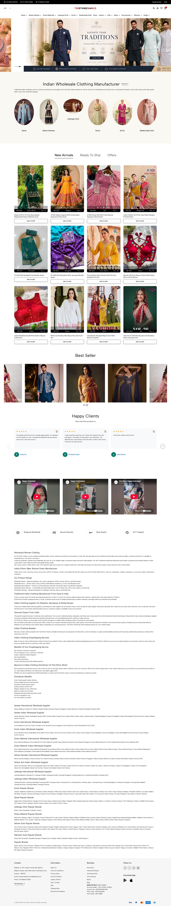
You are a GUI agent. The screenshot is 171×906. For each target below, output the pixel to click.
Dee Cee (75, 792)
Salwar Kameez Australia (67, 758)
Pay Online (90, 868)
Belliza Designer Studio (118, 829)
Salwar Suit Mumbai (20, 766)
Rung (111, 794)
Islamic (101, 15)
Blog (88, 882)
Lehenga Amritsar (19, 784)
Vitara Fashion (94, 792)
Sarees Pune (61, 716)
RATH (31, 848)
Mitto (106, 794)
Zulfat (111, 820)
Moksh (138, 792)
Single (145, 15)
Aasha (59, 838)
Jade (96, 820)
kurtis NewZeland (80, 725)
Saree (23, 15)
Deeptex (126, 792)
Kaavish (98, 829)
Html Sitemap (91, 876)
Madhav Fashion (19, 820)
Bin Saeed (67, 820)
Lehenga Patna (76, 782)
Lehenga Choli (63, 15)
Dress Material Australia (65, 742)
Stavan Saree (93, 801)
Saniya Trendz (90, 829)
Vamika (144, 794)
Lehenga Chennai (43, 784)
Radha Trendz (73, 838)
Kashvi (55, 803)
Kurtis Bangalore (96, 733)
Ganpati (44, 820)
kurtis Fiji (28, 725)
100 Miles (17, 794)
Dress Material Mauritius (99, 742)
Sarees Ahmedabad (126, 716)
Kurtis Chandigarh (108, 733)
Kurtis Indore (49, 733)
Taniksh (16, 792)
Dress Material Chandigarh (22, 751)
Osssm (72, 794)
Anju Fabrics (131, 794)
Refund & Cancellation (58, 891)
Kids (109, 15)
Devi (110, 792)
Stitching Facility (92, 873)
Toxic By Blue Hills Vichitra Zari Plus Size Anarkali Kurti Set (101, 276)
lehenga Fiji (30, 775)
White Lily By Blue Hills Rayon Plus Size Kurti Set (67, 336)
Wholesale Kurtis (19, 583)
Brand (89, 879)
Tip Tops (117, 794)
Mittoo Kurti (88, 848)
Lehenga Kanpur (98, 782)
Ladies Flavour (84, 792)
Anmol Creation (117, 801)
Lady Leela (78, 794)
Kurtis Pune (58, 733)
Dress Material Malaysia (21, 742)
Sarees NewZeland (85, 709)
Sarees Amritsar (139, 716)
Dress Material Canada (50, 742)
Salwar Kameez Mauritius (102, 758)
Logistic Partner (56, 879)
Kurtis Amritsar (133, 733)
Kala (88, 817)
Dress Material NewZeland (116, 742)
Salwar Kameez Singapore (84, 758)
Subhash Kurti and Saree (34, 792)
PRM (56, 792)
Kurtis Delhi (40, 733)
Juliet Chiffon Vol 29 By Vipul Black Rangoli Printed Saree (139, 216)
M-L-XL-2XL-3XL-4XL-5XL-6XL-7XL (103, 268)
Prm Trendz (29, 820)
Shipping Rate (55, 888)
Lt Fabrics (108, 801)
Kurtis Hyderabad (30, 733)
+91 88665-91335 (25, 879)
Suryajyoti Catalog (51, 845)
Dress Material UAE (132, 742)
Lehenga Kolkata (32, 784)
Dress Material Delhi (54, 749)
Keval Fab (25, 838)
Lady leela (96, 845)
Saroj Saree (47, 801)
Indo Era (43, 794)
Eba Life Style (18, 831)
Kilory (93, 827)
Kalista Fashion (27, 801)
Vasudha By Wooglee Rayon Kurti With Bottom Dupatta (101, 336)
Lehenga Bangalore (110, 782)
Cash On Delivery (56, 876)
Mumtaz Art (50, 817)
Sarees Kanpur (89, 716)
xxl (32, 207)
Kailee (45, 792)
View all (124, 84)
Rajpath (69, 801)
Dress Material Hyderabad (38, 749)
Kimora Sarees (43, 803)
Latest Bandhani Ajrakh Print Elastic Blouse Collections (29, 336)
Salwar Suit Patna (84, 766)
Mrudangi (36, 794)
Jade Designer (83, 838)
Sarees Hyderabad (31, 716)
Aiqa (89, 827)
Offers (111, 155)
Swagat (56, 827)
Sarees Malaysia (19, 709)
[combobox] (7, 8)
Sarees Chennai (19, 718)
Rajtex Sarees (18, 845)
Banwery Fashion (41, 829)
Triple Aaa (37, 820)
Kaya (114, 792)
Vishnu (145, 848)
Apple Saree (18, 801)
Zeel (20, 810)
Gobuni (136, 801)
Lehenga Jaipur (86, 782)
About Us (54, 868)
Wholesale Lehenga (20, 590)
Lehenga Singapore (65, 775)
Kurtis (73, 15)
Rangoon (51, 792)
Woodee (132, 792)
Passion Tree (104, 792)
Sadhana (139, 817)
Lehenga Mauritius (78, 775)
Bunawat (85, 801)
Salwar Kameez (34, 15)
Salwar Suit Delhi (48, 766)
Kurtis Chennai (19, 735)
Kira (51, 803)
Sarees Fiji (28, 709)
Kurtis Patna (67, 733)
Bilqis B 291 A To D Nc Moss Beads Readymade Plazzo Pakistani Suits (26, 216)
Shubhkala (26, 810)
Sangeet (101, 848)
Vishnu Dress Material (78, 820)
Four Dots (59, 829)
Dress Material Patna (96, 749)
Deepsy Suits (106, 827)
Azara (98, 817)
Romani (66, 817)
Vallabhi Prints (137, 848)
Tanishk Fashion (73, 829)
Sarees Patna (70, 716)
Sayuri (25, 827)
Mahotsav (130, 801)
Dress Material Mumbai (21, 749)
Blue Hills (86, 794)
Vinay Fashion (148, 817)
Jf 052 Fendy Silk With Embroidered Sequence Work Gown (100, 216)
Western (137, 15)
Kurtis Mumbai (19, 733)
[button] (14, 66)
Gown (95, 15)
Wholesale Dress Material (22, 586)
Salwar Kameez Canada (51, 758)
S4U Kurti (37, 848)
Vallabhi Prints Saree (146, 801)
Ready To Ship (90, 155)
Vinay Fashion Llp (132, 827)
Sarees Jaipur (79, 716)
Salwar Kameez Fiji (37, 758)
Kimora (114, 827)
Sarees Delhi (42, 716)
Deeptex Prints (39, 845)
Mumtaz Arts (144, 827)
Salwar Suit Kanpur (109, 766)
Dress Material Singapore (82, 742)
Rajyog (79, 801)
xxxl (112, 328)
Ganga (129, 817)
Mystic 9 (92, 794)
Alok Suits (17, 817)
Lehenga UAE (103, 775)
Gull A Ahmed (58, 820)
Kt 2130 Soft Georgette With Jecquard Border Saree (67, 276)
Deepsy (50, 820)
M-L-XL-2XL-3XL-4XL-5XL (67, 328)
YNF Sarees (18, 803)
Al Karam (24, 829)
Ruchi (60, 803)
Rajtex (64, 801)
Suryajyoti (36, 817)
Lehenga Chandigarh (123, 782)
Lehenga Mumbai (19, 782)
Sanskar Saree (56, 801)
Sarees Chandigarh (113, 716)
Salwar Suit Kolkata (50, 768)
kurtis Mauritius (69, 725)
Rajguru (123, 848)
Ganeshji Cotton (106, 817)
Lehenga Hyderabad (32, 782)
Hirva (48, 794)
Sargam (75, 827)
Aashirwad (37, 827)
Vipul (65, 803)
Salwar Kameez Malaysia (22, 758)
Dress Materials (48, 15)
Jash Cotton (59, 817)
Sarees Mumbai (19, 716)
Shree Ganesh (118, 820)
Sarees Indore (51, 716)
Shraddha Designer (35, 838)
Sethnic (101, 801)
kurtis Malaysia (19, 725)
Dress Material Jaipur (111, 749)
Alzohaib (136, 829)
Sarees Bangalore (100, 716)
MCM (107, 820)
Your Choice (18, 827)
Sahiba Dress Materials (120, 817)
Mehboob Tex (122, 827)
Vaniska (119, 792)
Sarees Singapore (60, 709)
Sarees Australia (49, 709)
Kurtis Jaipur (76, 733)
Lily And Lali (104, 845)
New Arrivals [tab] (64, 155)
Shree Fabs (31, 829)
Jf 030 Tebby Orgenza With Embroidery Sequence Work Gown (65, 216)
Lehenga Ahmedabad (138, 782)
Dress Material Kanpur (126, 749)
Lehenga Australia (52, 775)
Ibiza (70, 827)
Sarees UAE (95, 709)
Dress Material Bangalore (142, 749)
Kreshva (129, 848)
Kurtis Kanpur (85, 733)
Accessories (126, 15)
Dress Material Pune (82, 749)
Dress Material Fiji (36, 742)
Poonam (24, 794)
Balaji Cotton (90, 820)
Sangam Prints (38, 801)
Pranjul (43, 817)
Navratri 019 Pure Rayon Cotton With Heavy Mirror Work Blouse (138, 276)
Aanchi (118, 848)
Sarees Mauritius (72, 709)
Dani (80, 827)
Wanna (54, 794)
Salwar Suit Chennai (63, 768)
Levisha (92, 817)
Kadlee (151, 792)
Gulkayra (45, 827)
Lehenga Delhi (44, 782)
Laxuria (112, 848)
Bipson (77, 817)
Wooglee (60, 794)
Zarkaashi (30, 803)
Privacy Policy (55, 873)
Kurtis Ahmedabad (121, 733)
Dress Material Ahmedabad (40, 751)
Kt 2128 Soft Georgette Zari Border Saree (29, 275)
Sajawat (30, 827)
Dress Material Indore (68, 749)
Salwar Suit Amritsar (36, 768)
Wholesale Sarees (19, 581)
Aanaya (24, 850)
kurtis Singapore (57, 725)
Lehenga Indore (55, 782)
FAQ (52, 885)
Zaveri (26, 831)
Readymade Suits (85, 15)
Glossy (102, 820)
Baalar (134, 817)
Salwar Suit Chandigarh (138, 766)
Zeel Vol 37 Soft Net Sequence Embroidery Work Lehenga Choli (138, 336)
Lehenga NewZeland (91, 775)
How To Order (55, 882)
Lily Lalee (144, 792)
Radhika (22, 792)
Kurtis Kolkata (143, 733)
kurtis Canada (36, 725)
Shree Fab (17, 838)
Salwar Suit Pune (72, 766)
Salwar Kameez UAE (135, 758)
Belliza (72, 817)
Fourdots (147, 829)
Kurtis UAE (90, 725)
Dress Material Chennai (89, 751)
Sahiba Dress (64, 827)
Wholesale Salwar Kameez (22, 588)
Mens (116, 15)
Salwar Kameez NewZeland (119, 758)
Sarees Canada (38, 709)
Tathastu (33, 810)
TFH (124, 801)
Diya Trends (62, 792)
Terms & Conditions (57, 870)
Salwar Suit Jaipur (96, 766)
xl (28, 207)
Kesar (39, 810)
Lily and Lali (100, 794)
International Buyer (93, 870)
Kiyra (24, 803)
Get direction (18, 883)
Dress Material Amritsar (57, 751)
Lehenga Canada (40, 775)
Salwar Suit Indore (60, 766)
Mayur (30, 817)
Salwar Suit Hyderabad (35, 766)
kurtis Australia (46, 725)
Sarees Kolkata (149, 716)
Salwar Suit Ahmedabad (21, 768)
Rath (74, 801)
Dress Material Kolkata (74, 751)
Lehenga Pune (65, 782)
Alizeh (70, 792)
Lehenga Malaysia (19, 775)
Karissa (30, 794)
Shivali (138, 794)
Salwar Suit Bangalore (123, 766)
